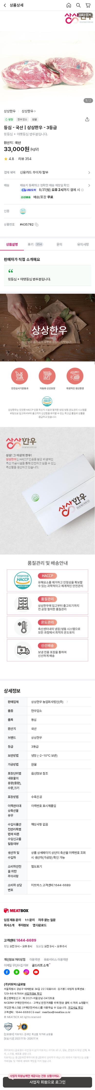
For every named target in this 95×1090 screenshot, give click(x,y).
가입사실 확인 (75, 1007)
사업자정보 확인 (33, 993)
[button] (82, 190)
